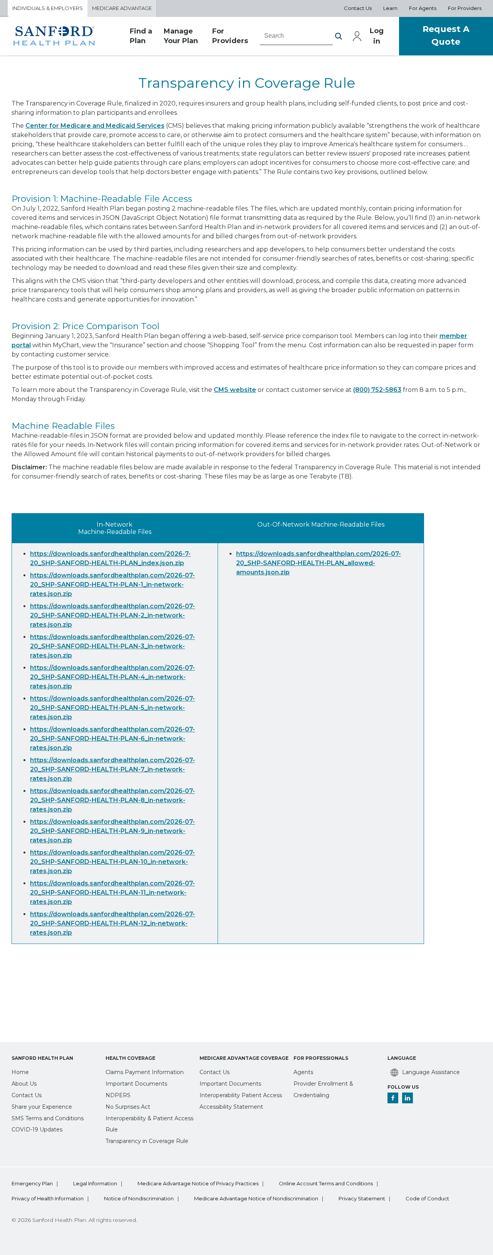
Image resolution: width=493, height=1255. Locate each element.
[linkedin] (407, 1098)
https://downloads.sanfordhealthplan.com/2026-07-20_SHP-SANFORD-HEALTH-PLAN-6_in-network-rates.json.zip (112, 738)
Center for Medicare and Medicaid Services (94, 125)
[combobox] (296, 36)
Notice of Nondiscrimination (139, 1198)
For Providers (464, 8)
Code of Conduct (427, 1198)
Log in (377, 36)
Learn (390, 8)
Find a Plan (141, 36)
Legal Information (95, 1183)
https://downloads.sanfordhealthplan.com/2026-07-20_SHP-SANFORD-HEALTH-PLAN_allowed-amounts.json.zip (318, 563)
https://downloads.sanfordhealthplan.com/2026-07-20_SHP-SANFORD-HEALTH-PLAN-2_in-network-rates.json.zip (112, 615)
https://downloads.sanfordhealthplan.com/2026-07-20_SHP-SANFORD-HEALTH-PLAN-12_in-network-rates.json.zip (112, 923)
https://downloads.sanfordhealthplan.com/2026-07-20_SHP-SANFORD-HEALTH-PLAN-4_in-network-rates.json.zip (112, 677)
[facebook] (392, 1098)
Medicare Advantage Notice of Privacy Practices (198, 1183)
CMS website (235, 389)
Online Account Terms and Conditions (326, 1183)
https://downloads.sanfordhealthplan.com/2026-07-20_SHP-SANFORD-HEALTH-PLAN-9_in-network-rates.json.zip (112, 831)
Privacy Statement (362, 1198)
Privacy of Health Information (48, 1198)
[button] (338, 36)
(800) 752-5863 (377, 389)
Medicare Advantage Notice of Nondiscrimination (256, 1198)
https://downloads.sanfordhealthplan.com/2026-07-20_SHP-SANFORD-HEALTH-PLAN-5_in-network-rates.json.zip (112, 708)
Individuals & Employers (47, 8)
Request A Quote (446, 35)
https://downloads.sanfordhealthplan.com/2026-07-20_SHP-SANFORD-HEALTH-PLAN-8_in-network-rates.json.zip (112, 800)
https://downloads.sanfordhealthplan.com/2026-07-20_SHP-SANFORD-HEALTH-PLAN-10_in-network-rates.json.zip (112, 862)
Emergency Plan (32, 1183)
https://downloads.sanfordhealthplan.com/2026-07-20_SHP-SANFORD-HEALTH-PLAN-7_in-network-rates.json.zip (112, 769)
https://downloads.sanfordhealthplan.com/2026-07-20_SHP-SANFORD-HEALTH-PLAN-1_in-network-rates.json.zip (112, 584)
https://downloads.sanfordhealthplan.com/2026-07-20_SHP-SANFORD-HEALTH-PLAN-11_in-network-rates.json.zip (112, 892)
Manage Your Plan (181, 36)
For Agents (422, 8)
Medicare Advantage (122, 8)
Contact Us (358, 8)
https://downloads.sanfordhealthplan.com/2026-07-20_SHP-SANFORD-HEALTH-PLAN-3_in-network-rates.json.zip (112, 646)
